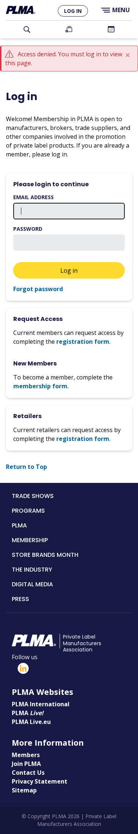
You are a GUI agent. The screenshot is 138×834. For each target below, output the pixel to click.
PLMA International (41, 704)
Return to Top (26, 467)
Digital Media (32, 584)
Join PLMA (69, 29)
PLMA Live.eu (31, 722)
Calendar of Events (111, 29)
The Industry (32, 569)
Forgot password (38, 289)
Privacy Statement (39, 781)
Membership (30, 540)
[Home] (20, 10)
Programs (28, 510)
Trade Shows (33, 496)
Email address (33, 197)
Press (20, 599)
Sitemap (24, 790)
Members (26, 755)
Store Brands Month (45, 555)
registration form (82, 342)
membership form (40, 386)
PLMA (19, 525)
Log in (73, 10)
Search (27, 29)
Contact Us (28, 772)
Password (27, 228)
